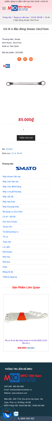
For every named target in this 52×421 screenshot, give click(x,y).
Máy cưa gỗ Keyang (12, 191)
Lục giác (6, 247)
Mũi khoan (7, 252)
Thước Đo (7, 226)
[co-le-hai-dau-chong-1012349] (26, 83)
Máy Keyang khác (11, 206)
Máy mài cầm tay (10, 181)
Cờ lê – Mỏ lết (9, 216)
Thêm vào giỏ (26, 138)
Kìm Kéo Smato (10, 221)
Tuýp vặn (7, 242)
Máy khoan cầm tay (12, 176)
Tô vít (5, 237)
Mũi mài (6, 257)
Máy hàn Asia (9, 201)
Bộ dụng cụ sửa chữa (12, 211)
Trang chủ (6, 17)
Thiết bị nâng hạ (10, 277)
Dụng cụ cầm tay (21, 17)
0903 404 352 (27, 418)
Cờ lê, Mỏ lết (36, 17)
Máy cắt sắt (8, 196)
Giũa (5, 267)
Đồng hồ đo (8, 272)
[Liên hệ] (6, 412)
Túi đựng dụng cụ (10, 232)
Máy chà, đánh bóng (12, 186)
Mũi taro (6, 262)
